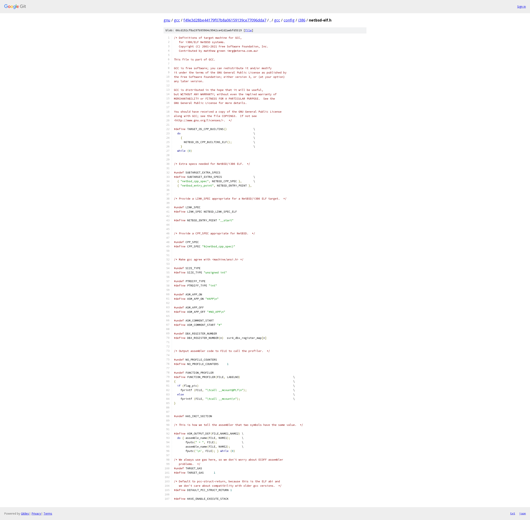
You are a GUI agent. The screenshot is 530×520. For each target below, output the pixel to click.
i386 (301, 20)
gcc (177, 20)
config (289, 20)
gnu (167, 20)
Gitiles (25, 513)
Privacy (36, 513)
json (522, 513)
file (248, 30)
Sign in (521, 6)
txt (512, 513)
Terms (47, 513)
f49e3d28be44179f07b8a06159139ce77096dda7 (224, 20)
